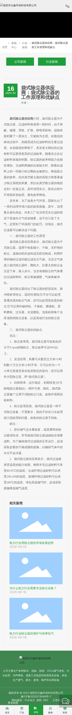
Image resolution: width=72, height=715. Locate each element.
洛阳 (39, 700)
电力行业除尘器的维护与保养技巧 (31, 633)
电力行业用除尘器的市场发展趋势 (31, 542)
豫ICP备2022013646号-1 (36, 696)
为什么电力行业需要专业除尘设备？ (33, 588)
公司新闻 (20, 61)
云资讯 (56, 700)
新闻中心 (14, 45)
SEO (45, 700)
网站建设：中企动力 (23, 700)
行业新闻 (24, 45)
